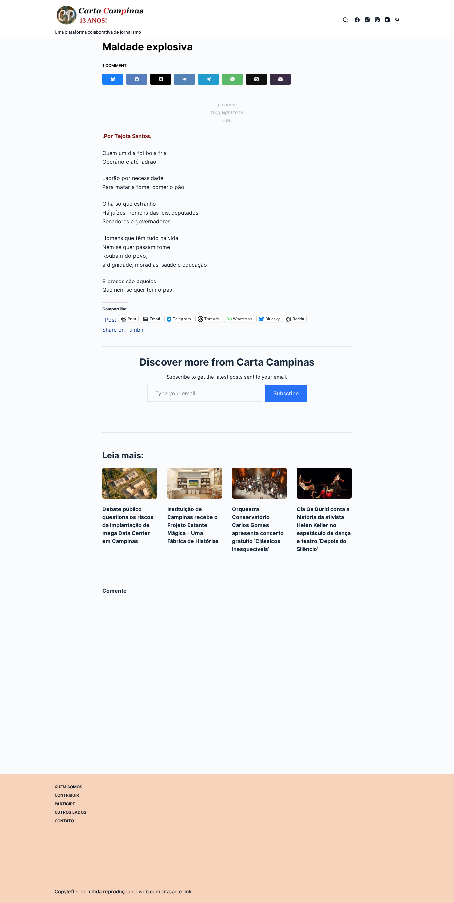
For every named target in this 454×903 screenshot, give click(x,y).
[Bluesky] (112, 79)
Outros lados (70, 812)
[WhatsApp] (232, 79)
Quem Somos (68, 786)
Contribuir (67, 795)
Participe (65, 803)
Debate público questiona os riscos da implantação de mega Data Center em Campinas (127, 525)
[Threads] (377, 19)
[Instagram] (367, 19)
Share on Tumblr (123, 328)
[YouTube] (387, 19)
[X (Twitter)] (160, 79)
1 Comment (114, 65)
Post (110, 318)
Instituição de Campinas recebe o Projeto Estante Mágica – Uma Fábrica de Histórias (193, 525)
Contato (64, 820)
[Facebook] (357, 19)
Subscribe (286, 393)
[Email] (280, 79)
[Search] (345, 19)
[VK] (397, 19)
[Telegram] (208, 79)
